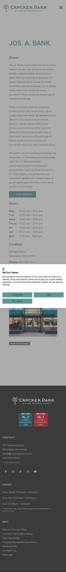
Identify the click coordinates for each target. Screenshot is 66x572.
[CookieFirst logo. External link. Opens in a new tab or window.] (3, 269)
